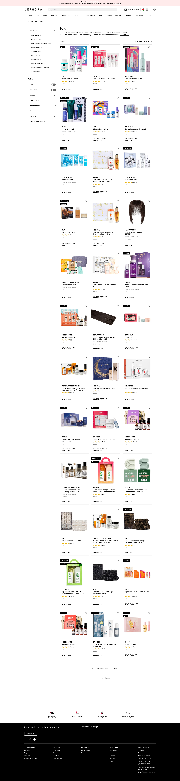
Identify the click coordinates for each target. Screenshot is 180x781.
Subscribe (30, 733)
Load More (106, 678)
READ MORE (124, 35)
